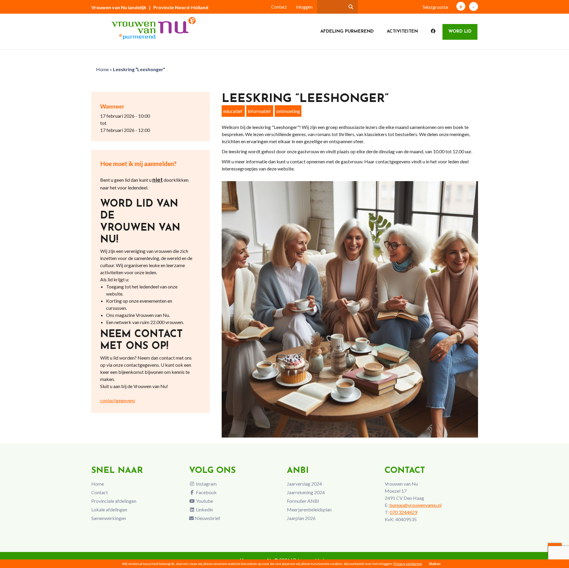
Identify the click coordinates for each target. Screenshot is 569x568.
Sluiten (434, 563)
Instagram (206, 483)
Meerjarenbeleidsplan (309, 509)
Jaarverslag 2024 (304, 483)
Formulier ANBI (303, 501)
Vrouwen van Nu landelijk (118, 7)
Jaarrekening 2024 (306, 492)
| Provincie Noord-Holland (178, 7)
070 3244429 (403, 512)
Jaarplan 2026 (301, 518)
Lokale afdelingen (109, 509)
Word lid (459, 31)
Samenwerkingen (108, 518)
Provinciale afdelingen (113, 501)
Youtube (204, 501)
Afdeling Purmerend (347, 31)
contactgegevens (117, 400)
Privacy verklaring (408, 563)
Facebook (206, 492)
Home (102, 69)
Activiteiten (402, 31)
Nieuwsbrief (207, 518)
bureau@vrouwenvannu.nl (415, 505)
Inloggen (304, 6)
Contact (279, 6)
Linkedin (204, 509)
